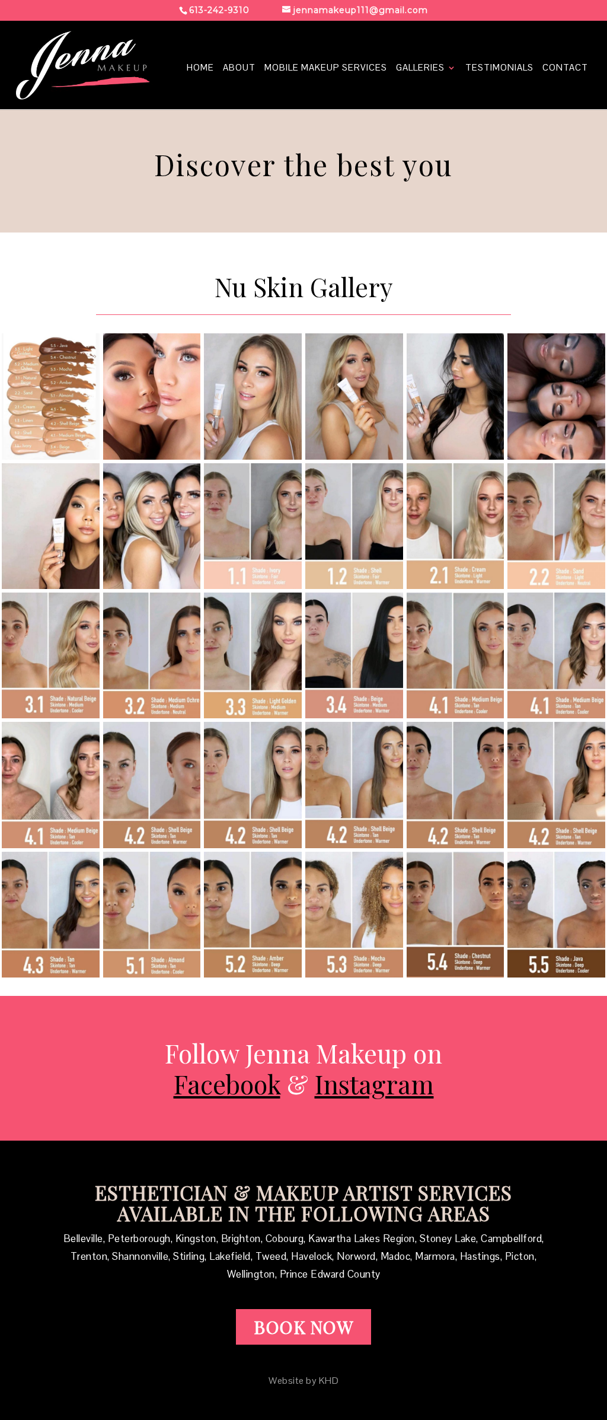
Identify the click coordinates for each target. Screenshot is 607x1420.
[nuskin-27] (253, 455)
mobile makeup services (325, 68)
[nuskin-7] (253, 714)
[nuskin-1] (253, 585)
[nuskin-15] (455, 844)
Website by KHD (303, 1380)
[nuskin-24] (556, 455)
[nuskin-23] (152, 455)
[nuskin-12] (152, 844)
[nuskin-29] (152, 585)
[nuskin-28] (51, 585)
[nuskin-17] (51, 973)
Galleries (420, 68)
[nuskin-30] (455, 455)
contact (565, 68)
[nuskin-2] (354, 585)
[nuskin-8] (354, 714)
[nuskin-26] (354, 455)
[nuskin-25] (51, 455)
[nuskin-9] (455, 714)
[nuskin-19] (253, 973)
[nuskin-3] (455, 585)
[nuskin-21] (455, 973)
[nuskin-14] (354, 844)
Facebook (227, 1083)
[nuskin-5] (51, 714)
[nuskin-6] (152, 714)
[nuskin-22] (556, 973)
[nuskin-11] (51, 844)
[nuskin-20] (354, 973)
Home (200, 68)
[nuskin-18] (152, 973)
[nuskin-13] (253, 844)
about (239, 68)
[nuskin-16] (556, 844)
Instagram (374, 1083)
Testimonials (499, 68)
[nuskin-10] (556, 714)
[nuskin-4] (556, 585)
